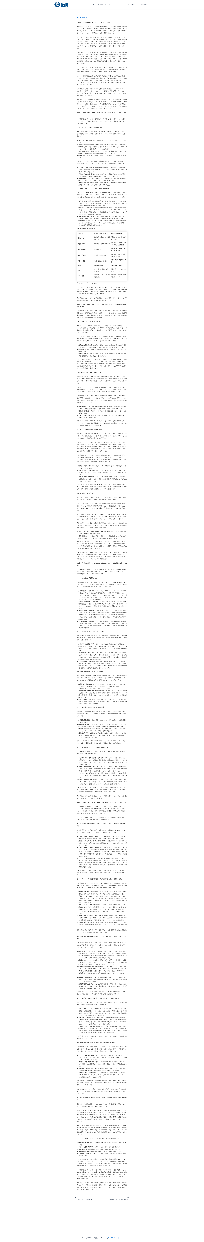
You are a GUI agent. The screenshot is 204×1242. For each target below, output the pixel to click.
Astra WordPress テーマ (115, 1238)
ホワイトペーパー (133, 4)
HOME (93, 4)
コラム (124, 4)
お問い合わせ (145, 4)
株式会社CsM (76, 4)
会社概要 (100, 4)
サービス (107, 4)
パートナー (116, 4)
